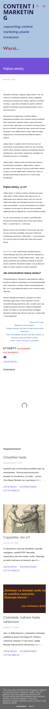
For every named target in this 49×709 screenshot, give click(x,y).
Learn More (21, 706)
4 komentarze (28, 486)
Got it (31, 706)
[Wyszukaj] (37, 5)
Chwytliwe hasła (14, 457)
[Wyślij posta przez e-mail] (5, 358)
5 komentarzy (28, 651)
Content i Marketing (22, 340)
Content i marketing (18, 12)
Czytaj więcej (11, 490)
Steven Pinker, (8, 251)
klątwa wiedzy (11, 352)
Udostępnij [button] (10, 361)
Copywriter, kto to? (16, 537)
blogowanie (23, 348)
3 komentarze (28, 566)
